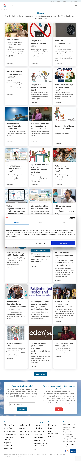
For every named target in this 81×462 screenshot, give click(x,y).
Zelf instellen (39, 243)
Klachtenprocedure (22, 456)
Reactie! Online (24, 434)
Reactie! (59, 1)
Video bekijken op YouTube (40, 250)
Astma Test (8, 428)
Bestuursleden (38, 431)
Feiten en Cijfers (9, 425)
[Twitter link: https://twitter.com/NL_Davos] (54, 454)
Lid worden (52, 425)
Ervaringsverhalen (25, 425)
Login (75, 1)
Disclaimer (38, 454)
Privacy (44, 454)
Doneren (51, 428)
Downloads (8, 448)
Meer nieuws (40, 374)
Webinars (64, 1)
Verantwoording (39, 440)
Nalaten (51, 437)
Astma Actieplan (10, 431)
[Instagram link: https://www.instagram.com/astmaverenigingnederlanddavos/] (64, 454)
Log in (35, 449)
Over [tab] (64, 222)
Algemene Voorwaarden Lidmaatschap (26, 454)
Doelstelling (37, 428)
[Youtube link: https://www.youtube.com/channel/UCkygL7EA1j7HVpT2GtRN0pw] (61, 454)
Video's (21, 437)
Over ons (52, 1)
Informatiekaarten (10, 434)
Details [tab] (40, 222)
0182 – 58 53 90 (69, 424)
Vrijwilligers (37, 434)
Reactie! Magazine (25, 431)
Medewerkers (38, 437)
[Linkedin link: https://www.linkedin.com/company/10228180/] (57, 454)
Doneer (59, 409)
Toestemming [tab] (16, 222)
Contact (71, 1)
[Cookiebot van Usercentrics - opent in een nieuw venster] (68, 217)
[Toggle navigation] (76, 5)
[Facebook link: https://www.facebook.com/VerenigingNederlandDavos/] (51, 454)
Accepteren (63, 243)
